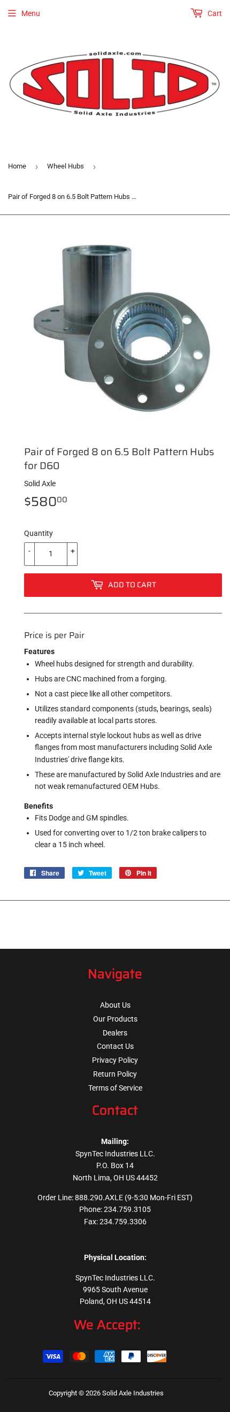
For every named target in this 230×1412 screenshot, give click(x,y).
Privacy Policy (115, 1060)
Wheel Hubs (65, 166)
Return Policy (115, 1074)
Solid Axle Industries (133, 1393)
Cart (214, 13)
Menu (30, 13)
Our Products (115, 1019)
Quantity (38, 533)
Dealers (115, 1033)
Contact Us (115, 1046)
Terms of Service (115, 1088)
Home (17, 166)
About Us (115, 1005)
